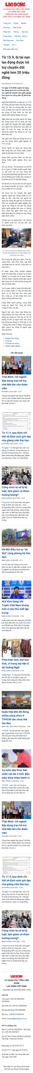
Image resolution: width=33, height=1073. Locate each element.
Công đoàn (7, 36)
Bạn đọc (25, 32)
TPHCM (5, 731)
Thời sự (16, 32)
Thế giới (6, 45)
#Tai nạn (8, 341)
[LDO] (16, 365)
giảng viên (5, 450)
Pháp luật (6, 32)
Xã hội (16, 23)
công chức (19, 733)
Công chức (6, 502)
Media (23, 23)
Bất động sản (8, 40)
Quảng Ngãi (6, 675)
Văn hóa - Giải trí (20, 36)
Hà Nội (4, 564)
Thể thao (6, 28)
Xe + (14, 45)
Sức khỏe (20, 40)
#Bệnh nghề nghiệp (12, 346)
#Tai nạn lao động (12, 343)
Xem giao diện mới (10, 49)
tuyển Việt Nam (25, 623)
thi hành (28, 107)
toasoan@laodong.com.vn (17, 1019)
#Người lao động (12, 338)
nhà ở (13, 403)
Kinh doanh (17, 28)
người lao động (11, 95)
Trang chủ (7, 23)
